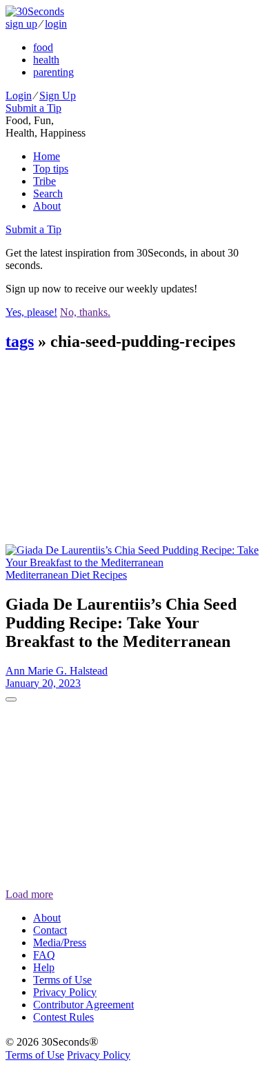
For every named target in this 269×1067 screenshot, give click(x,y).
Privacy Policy (65, 992)
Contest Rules (63, 1017)
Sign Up (57, 95)
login (56, 24)
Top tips (50, 168)
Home (46, 156)
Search (48, 193)
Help (43, 967)
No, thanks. (85, 312)
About (47, 206)
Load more (29, 894)
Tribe (44, 181)
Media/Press (59, 942)
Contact (50, 930)
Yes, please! (31, 312)
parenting (53, 72)
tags (20, 341)
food (43, 47)
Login (19, 95)
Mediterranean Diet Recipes (66, 575)
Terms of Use (62, 980)
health (46, 60)
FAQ (44, 955)
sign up (21, 24)
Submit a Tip (33, 108)
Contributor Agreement (83, 1004)
